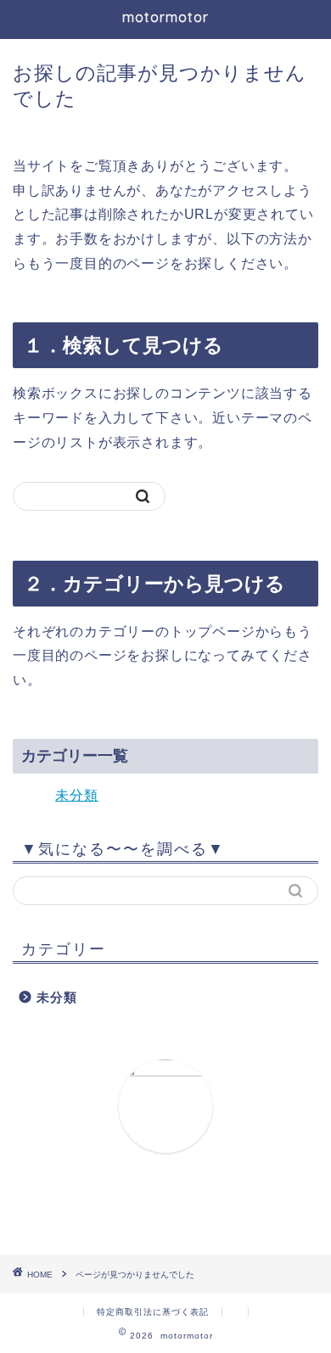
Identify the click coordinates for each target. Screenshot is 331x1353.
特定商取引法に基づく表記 (153, 1312)
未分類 (76, 795)
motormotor (165, 16)
